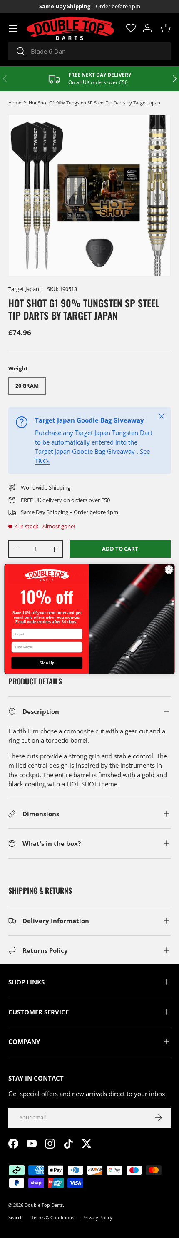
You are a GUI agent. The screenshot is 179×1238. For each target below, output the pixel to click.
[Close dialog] (169, 569)
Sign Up (47, 663)
